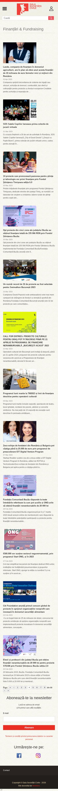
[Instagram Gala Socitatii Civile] (38, 758)
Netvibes (36, 786)
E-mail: (6, 713)
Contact (6, 770)
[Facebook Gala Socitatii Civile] (19, 758)
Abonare (29, 727)
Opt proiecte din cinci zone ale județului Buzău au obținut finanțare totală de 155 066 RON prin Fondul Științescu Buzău (27, 233)
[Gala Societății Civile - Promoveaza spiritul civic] (29, 14)
